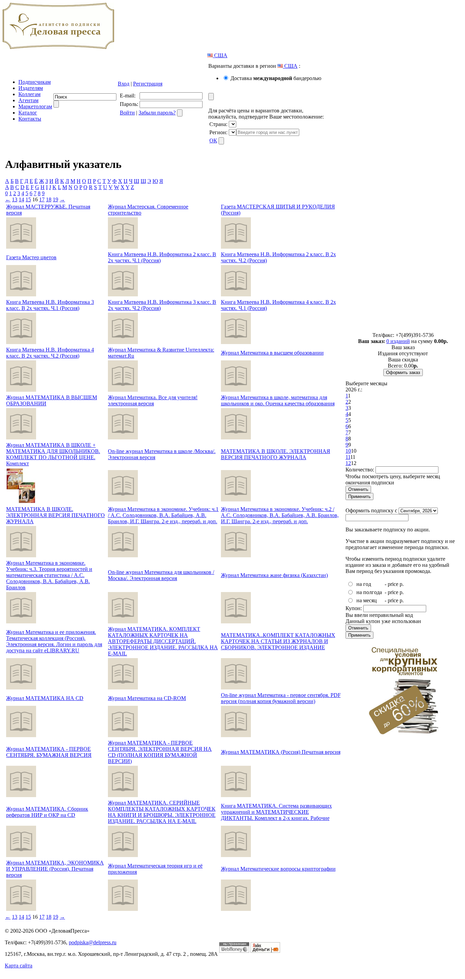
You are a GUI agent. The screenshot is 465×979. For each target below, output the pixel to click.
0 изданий (398, 341)
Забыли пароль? (157, 112)
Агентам (28, 100)
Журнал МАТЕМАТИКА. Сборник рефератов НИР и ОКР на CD (47, 812)
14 (21, 199)
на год (363, 584)
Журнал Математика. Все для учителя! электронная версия (152, 400)
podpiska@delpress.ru (92, 942)
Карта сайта (18, 965)
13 (14, 199)
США (220, 55)
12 (348, 463)
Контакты (29, 119)
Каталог (27, 112)
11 (348, 457)
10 (348, 451)
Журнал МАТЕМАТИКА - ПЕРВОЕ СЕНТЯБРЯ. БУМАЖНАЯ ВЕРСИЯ (49, 752)
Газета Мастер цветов (31, 257)
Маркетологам (35, 106)
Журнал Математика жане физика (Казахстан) (274, 575)
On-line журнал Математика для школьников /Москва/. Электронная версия (161, 575)
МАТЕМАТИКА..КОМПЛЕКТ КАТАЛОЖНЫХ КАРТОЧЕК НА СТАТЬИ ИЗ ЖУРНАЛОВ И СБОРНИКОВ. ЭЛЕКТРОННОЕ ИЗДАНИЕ (278, 641)
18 (48, 199)
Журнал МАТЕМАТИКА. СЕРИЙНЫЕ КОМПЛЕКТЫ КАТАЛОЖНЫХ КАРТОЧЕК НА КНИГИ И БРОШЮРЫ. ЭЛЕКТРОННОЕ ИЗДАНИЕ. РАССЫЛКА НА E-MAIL (161, 812)
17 (42, 199)
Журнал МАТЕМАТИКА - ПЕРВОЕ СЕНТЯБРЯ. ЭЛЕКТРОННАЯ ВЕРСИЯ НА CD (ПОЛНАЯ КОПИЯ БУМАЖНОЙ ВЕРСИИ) (160, 752)
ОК (213, 140)
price (393, 584)
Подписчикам (34, 82)
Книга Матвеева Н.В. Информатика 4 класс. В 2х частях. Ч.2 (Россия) (50, 353)
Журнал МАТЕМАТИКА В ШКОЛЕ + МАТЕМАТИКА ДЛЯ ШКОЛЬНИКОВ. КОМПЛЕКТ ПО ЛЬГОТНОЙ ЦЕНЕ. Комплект (53, 454)
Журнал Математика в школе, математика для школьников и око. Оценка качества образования (278, 400)
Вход (123, 84)
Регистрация (147, 84)
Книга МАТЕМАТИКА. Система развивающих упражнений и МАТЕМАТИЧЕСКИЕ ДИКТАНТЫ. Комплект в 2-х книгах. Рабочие (276, 812)
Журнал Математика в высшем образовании (272, 353)
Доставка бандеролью (275, 78)
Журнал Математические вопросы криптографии (278, 869)
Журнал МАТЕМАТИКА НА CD (44, 698)
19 (55, 199)
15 (28, 199)
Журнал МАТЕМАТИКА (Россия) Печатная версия (280, 752)
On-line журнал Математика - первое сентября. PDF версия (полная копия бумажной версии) (281, 698)
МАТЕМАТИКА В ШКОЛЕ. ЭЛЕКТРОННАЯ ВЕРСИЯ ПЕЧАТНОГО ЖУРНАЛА (275, 454)
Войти (127, 112)
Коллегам (29, 94)
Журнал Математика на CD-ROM (147, 698)
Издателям (30, 88)
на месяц (366, 600)
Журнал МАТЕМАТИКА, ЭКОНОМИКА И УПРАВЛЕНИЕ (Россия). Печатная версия (55, 869)
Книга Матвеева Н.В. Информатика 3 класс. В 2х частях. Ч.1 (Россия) (50, 305)
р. (402, 584)
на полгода (369, 592)
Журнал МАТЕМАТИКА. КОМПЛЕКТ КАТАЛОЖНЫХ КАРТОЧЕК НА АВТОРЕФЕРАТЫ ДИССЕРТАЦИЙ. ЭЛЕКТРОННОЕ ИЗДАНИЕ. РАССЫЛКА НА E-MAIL (163, 641)
